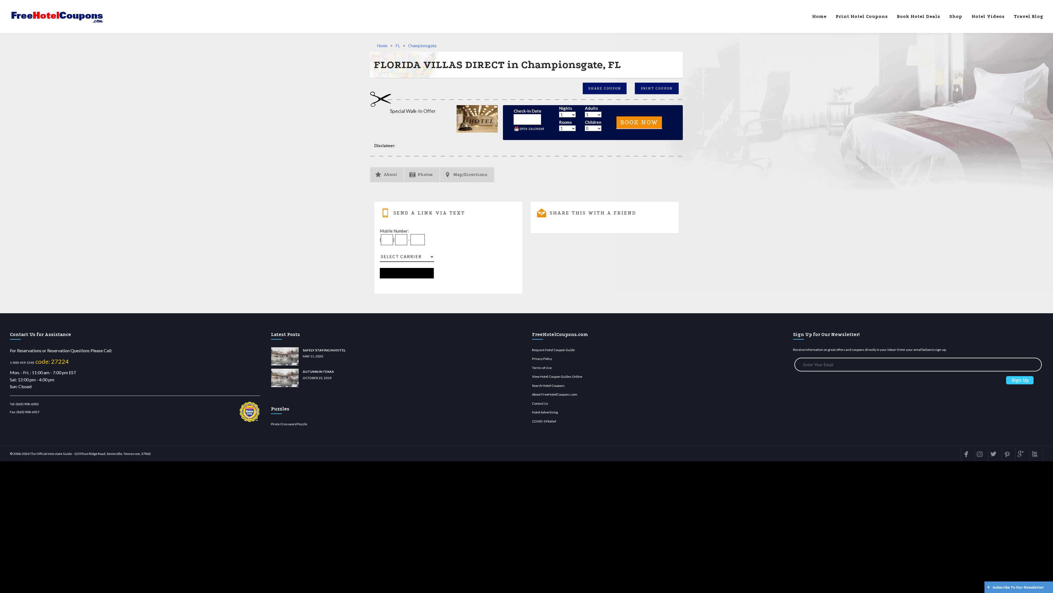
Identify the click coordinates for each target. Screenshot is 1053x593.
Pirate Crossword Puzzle (289, 424)
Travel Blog (1028, 16)
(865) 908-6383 (27, 404)
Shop (955, 16)
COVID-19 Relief (544, 421)
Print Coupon (657, 88)
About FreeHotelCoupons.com (554, 394)
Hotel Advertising (545, 412)
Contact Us (540, 403)
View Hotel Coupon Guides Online (557, 376)
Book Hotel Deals (918, 16)
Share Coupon (604, 88)
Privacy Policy (542, 359)
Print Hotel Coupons (862, 16)
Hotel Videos (988, 16)
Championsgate (422, 45)
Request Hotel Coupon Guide (553, 350)
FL (397, 45)
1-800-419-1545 (22, 362)
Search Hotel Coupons (548, 386)
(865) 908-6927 (27, 412)
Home (819, 16)
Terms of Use (542, 368)
